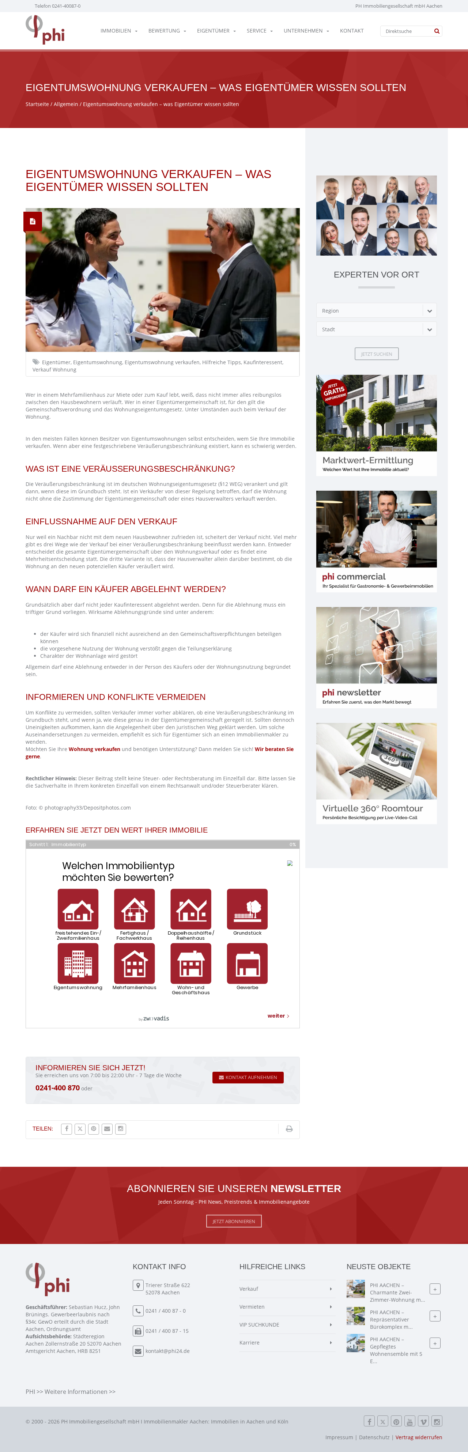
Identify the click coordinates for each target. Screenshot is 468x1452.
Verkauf (248, 1288)
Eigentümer (213, 30)
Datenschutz (374, 1437)
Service (257, 30)
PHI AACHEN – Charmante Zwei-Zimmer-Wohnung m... (397, 1292)
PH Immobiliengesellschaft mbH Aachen (398, 6)
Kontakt (352, 30)
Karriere (249, 1342)
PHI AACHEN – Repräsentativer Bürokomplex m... (391, 1319)
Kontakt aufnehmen (251, 1077)
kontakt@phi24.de (168, 1350)
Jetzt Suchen (376, 354)
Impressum (339, 1437)
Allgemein (66, 104)
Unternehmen (303, 30)
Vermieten (252, 1306)
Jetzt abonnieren (234, 1221)
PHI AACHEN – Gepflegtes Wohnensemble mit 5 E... (396, 1350)
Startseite (37, 104)
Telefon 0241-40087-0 (57, 6)
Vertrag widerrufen (419, 1437)
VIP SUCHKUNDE (259, 1324)
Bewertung (164, 30)
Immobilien (116, 30)
